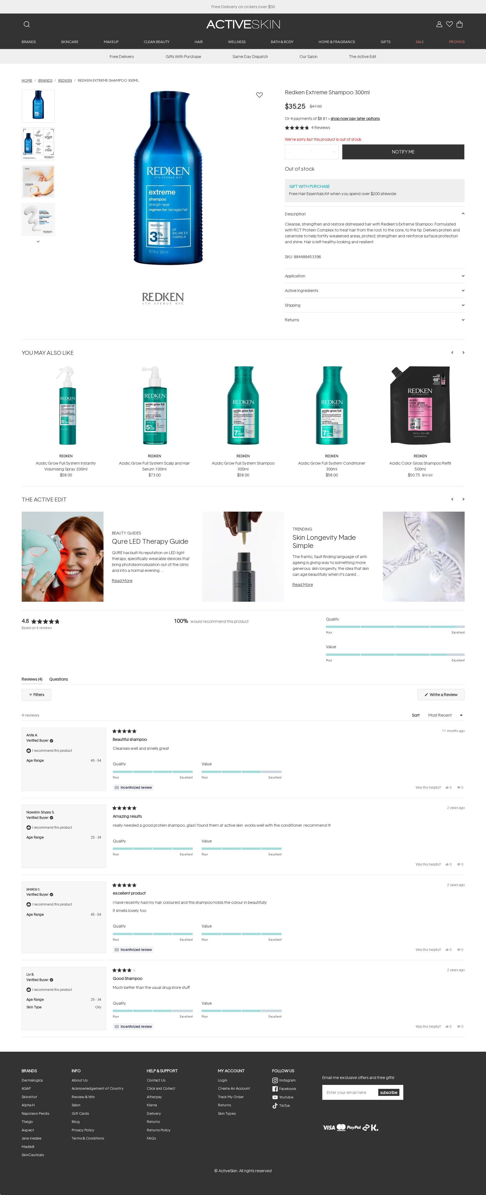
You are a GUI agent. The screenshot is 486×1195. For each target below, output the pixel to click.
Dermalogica (32, 1080)
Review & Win (83, 1096)
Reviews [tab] (32, 680)
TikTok (284, 1105)
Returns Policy (158, 1129)
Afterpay (154, 1096)
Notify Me (403, 152)
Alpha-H (28, 1104)
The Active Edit (362, 56)
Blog (76, 1121)
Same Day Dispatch (250, 56)
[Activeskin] (243, 23)
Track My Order (231, 1096)
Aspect (28, 1129)
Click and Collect (161, 1088)
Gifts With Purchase (183, 56)
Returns (153, 1121)
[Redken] (163, 298)
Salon (76, 1104)
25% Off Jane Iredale (243, 7)
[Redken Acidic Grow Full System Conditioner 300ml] (331, 368)
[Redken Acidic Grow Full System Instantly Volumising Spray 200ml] (66, 368)
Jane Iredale (31, 1138)
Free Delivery (122, 56)
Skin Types (227, 1113)
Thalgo (27, 1121)
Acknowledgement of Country (97, 1088)
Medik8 (28, 1146)
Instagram (287, 1080)
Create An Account (234, 1088)
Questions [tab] (58, 680)
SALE (420, 41)
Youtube (286, 1097)
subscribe (388, 1092)
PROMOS (457, 41)
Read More (122, 580)
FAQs (151, 1138)
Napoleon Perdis (35, 1113)
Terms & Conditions (88, 1138)
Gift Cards (80, 1113)
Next (38, 241)
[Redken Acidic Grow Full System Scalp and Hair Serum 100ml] (154, 368)
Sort (416, 715)
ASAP (26, 1088)
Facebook (287, 1088)
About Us (79, 1080)
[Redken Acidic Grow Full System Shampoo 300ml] (243, 368)
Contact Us (156, 1080)
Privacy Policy (83, 1129)
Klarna (152, 1104)
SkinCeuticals (33, 1154)
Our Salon (309, 56)
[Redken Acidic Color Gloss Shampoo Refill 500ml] (420, 368)
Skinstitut (29, 1096)
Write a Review (447, 696)
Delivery (154, 1113)
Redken (66, 456)
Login (222, 1080)
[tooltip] (133, 787)
